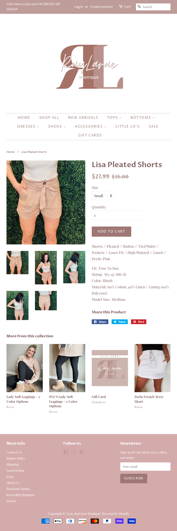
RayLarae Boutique (87, 513)
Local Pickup (15, 470)
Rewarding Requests (20, 495)
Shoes (55, 126)
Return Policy (15, 458)
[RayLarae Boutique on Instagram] (73, 453)
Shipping (12, 464)
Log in (78, 7)
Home (24, 117)
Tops (113, 117)
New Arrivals (83, 117)
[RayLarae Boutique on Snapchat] (81, 453)
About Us (12, 482)
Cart (127, 7)
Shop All (49, 117)
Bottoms (141, 117)
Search (11, 501)
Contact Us (14, 452)
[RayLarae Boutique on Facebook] (65, 453)
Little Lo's (127, 126)
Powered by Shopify (115, 513)
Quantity (99, 206)
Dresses (27, 126)
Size (95, 187)
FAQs (10, 476)
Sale (154, 126)
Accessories (89, 126)
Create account (101, 7)
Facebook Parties (18, 489)
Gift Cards (90, 135)
